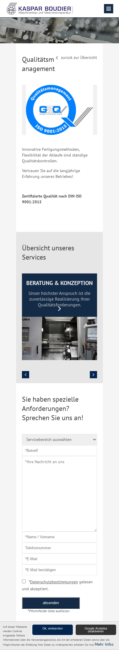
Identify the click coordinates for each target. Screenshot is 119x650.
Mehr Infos (104, 644)
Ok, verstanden (52, 628)
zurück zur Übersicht (79, 57)
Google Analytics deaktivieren (96, 629)
